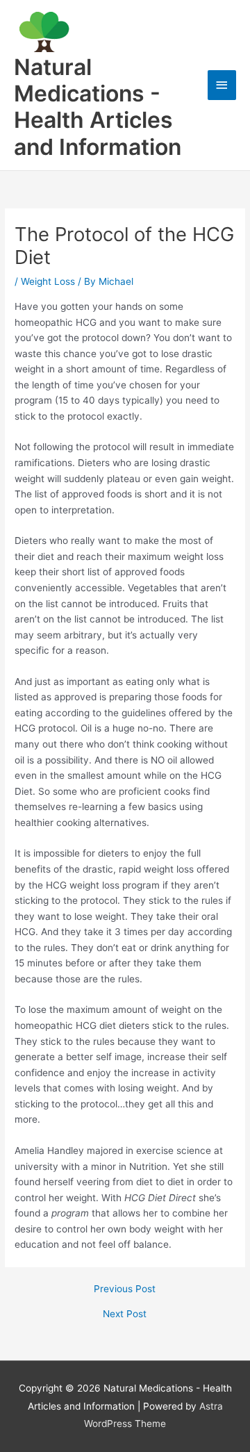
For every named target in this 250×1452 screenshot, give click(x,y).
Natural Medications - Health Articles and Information (97, 106)
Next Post (125, 1314)
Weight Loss (48, 281)
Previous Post (125, 1289)
